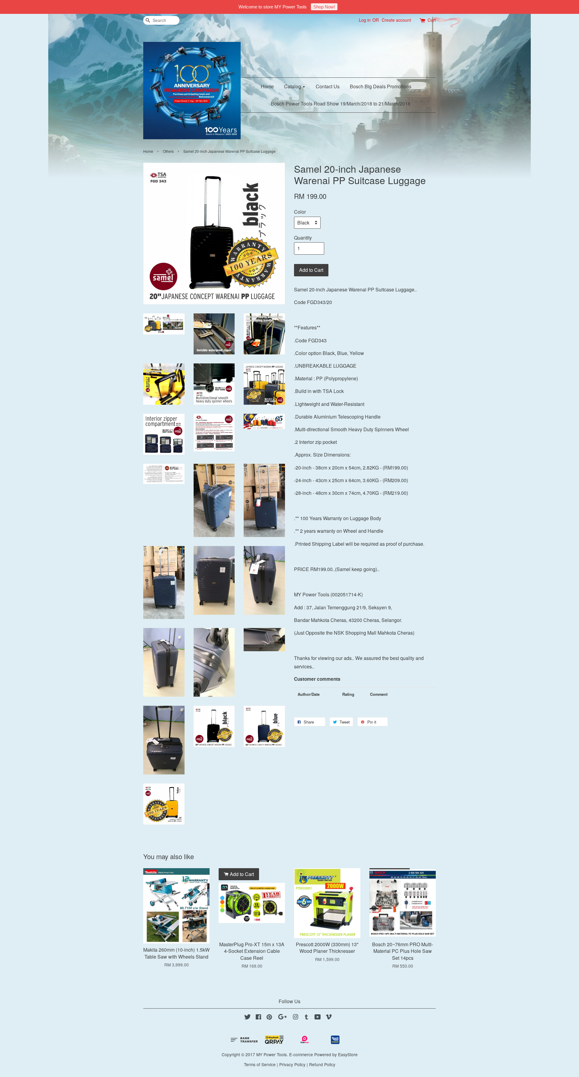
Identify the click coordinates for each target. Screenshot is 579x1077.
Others (168, 151)
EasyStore (348, 1054)
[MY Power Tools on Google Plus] (282, 1018)
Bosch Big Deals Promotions (380, 86)
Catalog (293, 86)
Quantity (303, 237)
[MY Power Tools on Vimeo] (328, 1018)
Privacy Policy (292, 1064)
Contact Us (328, 86)
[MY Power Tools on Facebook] (258, 1018)
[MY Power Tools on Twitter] (247, 1018)
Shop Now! (324, 6)
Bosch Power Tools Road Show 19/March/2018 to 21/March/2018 (340, 103)
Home (267, 86)
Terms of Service (260, 1064)
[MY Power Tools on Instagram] (295, 1018)
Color (300, 211)
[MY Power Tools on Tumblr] (306, 1018)
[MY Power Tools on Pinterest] (269, 1018)
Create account (396, 20)
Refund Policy (322, 1064)
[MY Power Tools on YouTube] (317, 1018)
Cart (432, 20)
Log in (365, 20)
